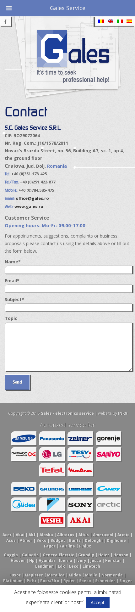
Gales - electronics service (67, 413)
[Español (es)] (129, 22)
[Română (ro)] (101, 22)
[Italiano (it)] (120, 22)
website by (112, 413)
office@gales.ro (32, 198)
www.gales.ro (28, 206)
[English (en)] (110, 22)
